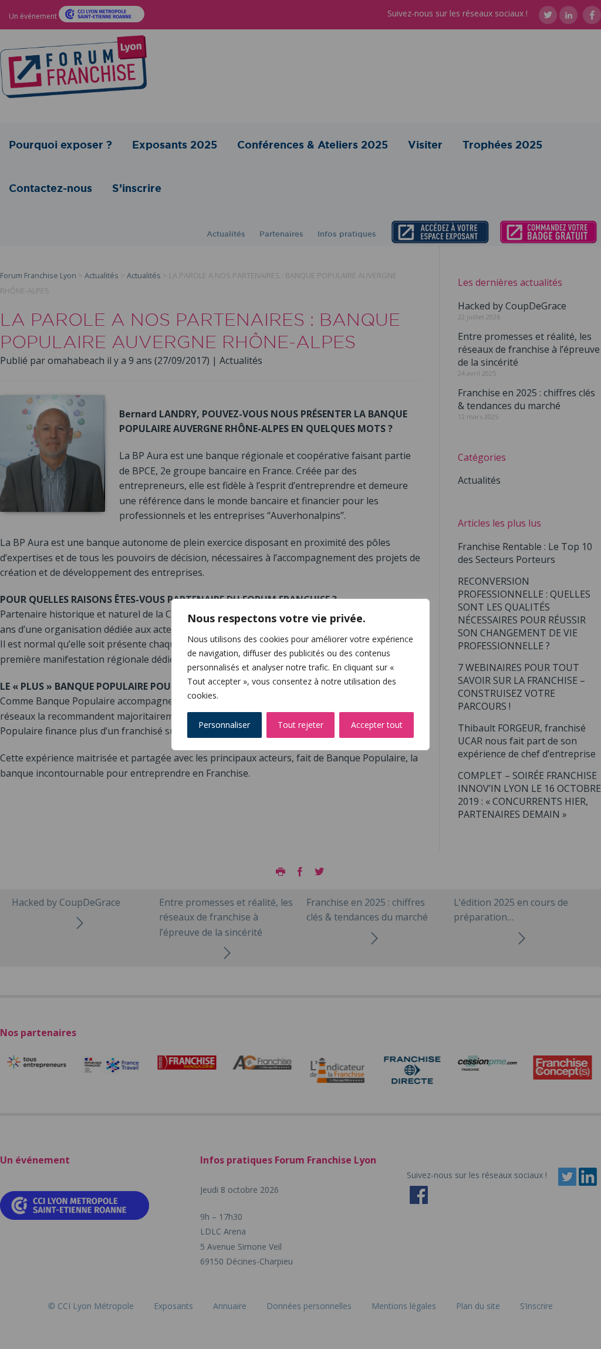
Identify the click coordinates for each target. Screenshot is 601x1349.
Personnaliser (224, 724)
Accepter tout (377, 724)
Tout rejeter (300, 724)
